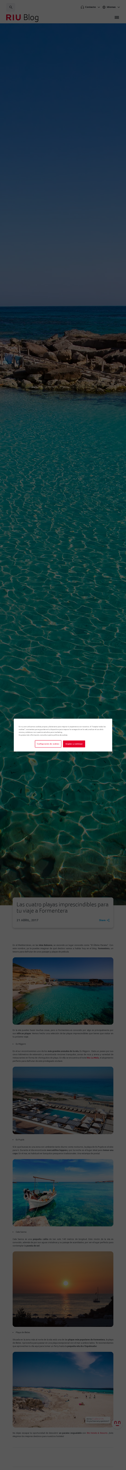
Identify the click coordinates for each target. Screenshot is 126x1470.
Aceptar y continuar (74, 744)
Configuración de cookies (48, 744)
